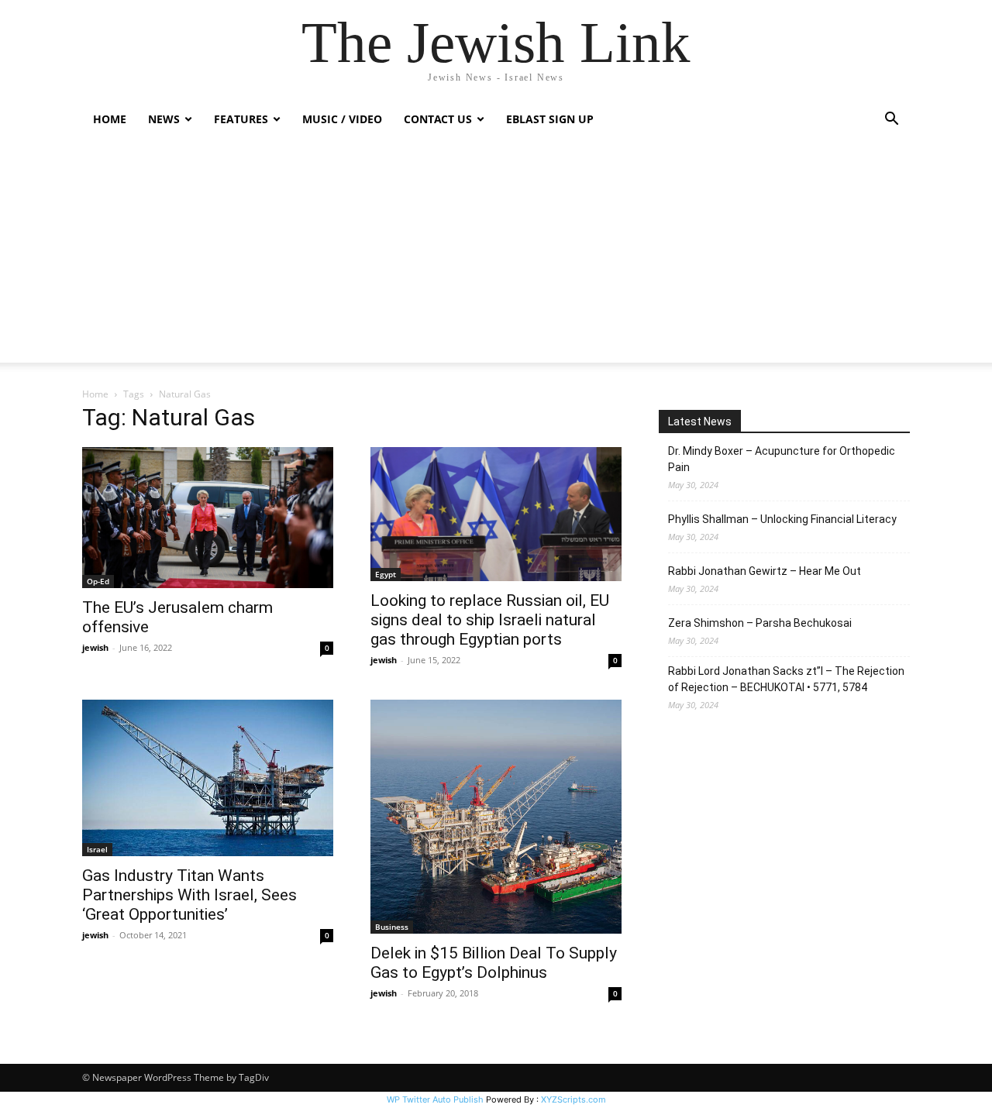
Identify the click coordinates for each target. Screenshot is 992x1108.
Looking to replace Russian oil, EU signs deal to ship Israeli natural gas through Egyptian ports (489, 620)
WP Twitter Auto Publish (435, 1099)
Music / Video (342, 119)
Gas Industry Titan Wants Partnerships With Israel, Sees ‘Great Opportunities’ (189, 895)
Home (109, 119)
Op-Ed (98, 581)
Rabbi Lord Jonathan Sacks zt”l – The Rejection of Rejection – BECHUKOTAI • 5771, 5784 (786, 679)
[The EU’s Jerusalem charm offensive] (207, 517)
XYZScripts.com (573, 1099)
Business (391, 926)
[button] (891, 120)
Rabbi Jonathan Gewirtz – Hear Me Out (764, 571)
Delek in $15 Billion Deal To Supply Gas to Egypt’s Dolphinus (493, 963)
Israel (97, 849)
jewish (95, 647)
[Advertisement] (496, 254)
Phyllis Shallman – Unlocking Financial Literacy (782, 519)
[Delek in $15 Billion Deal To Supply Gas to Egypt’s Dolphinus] (496, 817)
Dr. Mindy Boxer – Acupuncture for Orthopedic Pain (781, 459)
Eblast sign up (550, 119)
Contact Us (438, 119)
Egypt (385, 574)
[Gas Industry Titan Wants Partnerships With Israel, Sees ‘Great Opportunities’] (207, 778)
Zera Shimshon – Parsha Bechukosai (760, 623)
